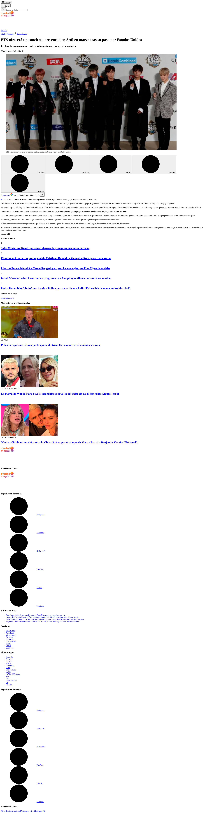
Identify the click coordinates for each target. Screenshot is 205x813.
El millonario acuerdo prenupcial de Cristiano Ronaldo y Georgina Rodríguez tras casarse (56, 258)
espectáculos (5, 298)
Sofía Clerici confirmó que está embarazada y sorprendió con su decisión (45, 248)
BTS (3, 199)
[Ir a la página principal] (19, 28)
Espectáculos (22, 34)
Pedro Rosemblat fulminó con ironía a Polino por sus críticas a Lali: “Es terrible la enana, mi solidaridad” (65, 288)
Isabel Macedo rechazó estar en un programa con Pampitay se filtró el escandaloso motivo (56, 278)
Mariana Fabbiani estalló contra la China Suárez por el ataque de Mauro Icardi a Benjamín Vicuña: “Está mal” (69, 442)
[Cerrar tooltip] (42, 195)
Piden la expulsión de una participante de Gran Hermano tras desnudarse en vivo (50, 344)
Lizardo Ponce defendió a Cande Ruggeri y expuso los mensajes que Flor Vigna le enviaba (55, 268)
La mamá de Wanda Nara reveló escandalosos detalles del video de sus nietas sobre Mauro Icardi (60, 393)
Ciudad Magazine (7, 34)
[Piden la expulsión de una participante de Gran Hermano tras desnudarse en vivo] (102, 322)
